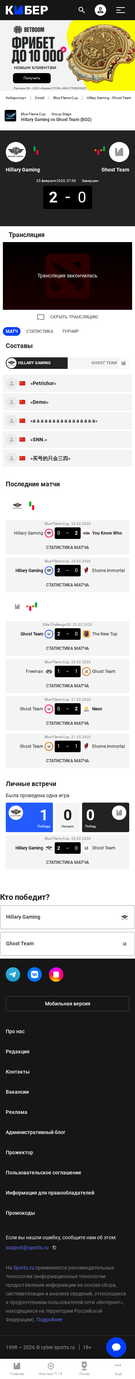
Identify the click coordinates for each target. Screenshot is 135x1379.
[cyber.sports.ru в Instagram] (57, 976)
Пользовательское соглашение (43, 1172)
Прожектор (19, 1152)
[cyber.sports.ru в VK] (36, 976)
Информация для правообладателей (50, 1193)
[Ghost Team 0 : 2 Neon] (98, 152)
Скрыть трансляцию (74, 317)
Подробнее (49, 1319)
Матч (12, 331)
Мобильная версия (67, 1004)
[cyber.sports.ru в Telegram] (14, 976)
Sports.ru (23, 1268)
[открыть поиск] (81, 10)
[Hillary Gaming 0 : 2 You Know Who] (37, 152)
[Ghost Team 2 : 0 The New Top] (104, 148)
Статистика (39, 331)
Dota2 (40, 98)
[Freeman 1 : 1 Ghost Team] (101, 150)
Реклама (16, 1112)
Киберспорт (16, 98)
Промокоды (20, 1213)
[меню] (120, 10)
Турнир (70, 331)
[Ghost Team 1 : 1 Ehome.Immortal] (95, 150)
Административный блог (36, 1132)
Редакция (18, 1051)
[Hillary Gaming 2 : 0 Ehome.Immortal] (34, 148)
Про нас (15, 1031)
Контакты (18, 1072)
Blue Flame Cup (65, 98)
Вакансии (17, 1092)
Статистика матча (67, 547)
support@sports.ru (27, 1247)
